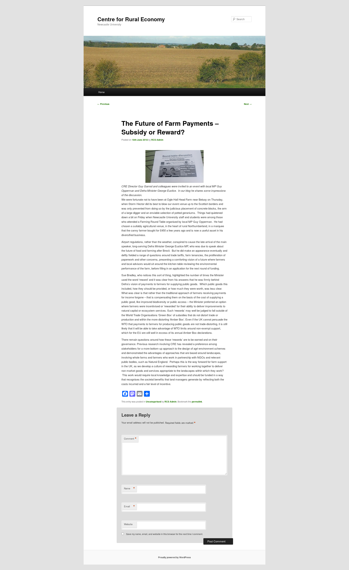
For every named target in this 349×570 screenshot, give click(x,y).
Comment (130, 439)
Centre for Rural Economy (131, 19)
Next (248, 104)
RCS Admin (157, 139)
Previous (103, 104)
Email (129, 506)
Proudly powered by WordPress (174, 557)
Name (129, 488)
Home (101, 92)
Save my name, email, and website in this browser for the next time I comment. (164, 533)
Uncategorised (153, 401)
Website (128, 524)
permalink (197, 401)
